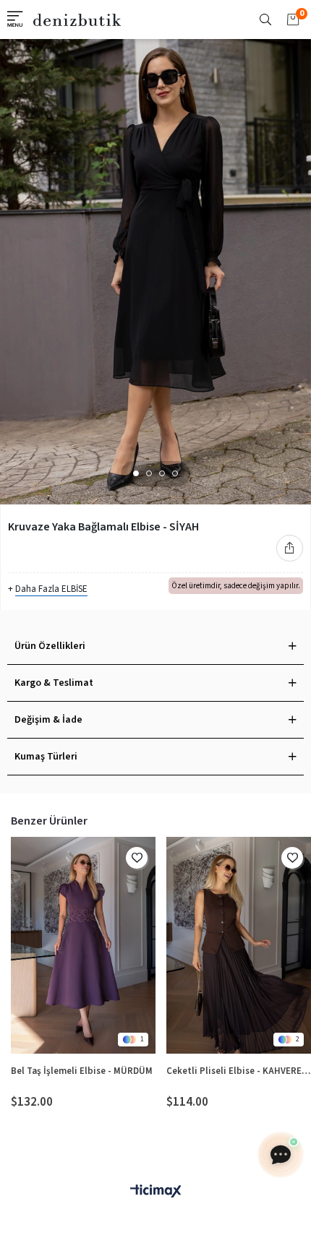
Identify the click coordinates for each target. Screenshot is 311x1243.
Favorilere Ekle (137, 858)
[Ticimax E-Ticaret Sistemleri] (155, 1192)
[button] (136, 473)
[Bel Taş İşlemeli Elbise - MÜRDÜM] (83, 945)
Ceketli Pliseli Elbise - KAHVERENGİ (238, 1071)
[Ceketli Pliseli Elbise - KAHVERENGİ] (238, 945)
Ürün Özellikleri (49, 646)
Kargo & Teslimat (53, 683)
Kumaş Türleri (45, 756)
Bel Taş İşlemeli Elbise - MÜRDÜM (82, 1071)
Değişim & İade (48, 720)
